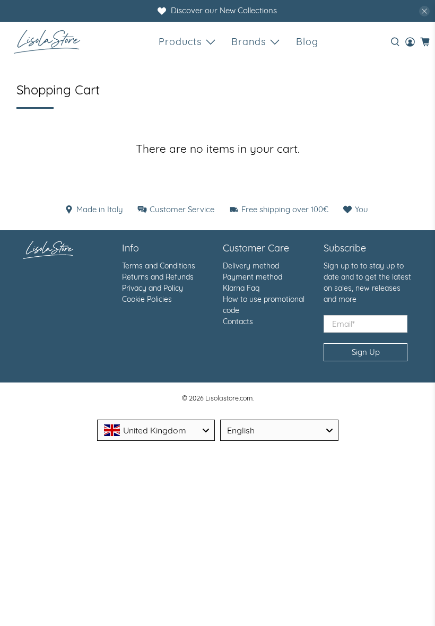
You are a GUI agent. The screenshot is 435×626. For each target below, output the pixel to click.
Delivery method (251, 266)
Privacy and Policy (152, 288)
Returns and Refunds (158, 277)
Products (180, 42)
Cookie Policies (147, 299)
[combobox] (156, 430)
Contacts (238, 321)
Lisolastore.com (229, 398)
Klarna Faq (241, 288)
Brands (248, 42)
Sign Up (366, 352)
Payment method (252, 277)
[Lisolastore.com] (47, 42)
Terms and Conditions (158, 266)
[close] (424, 11)
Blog (307, 42)
